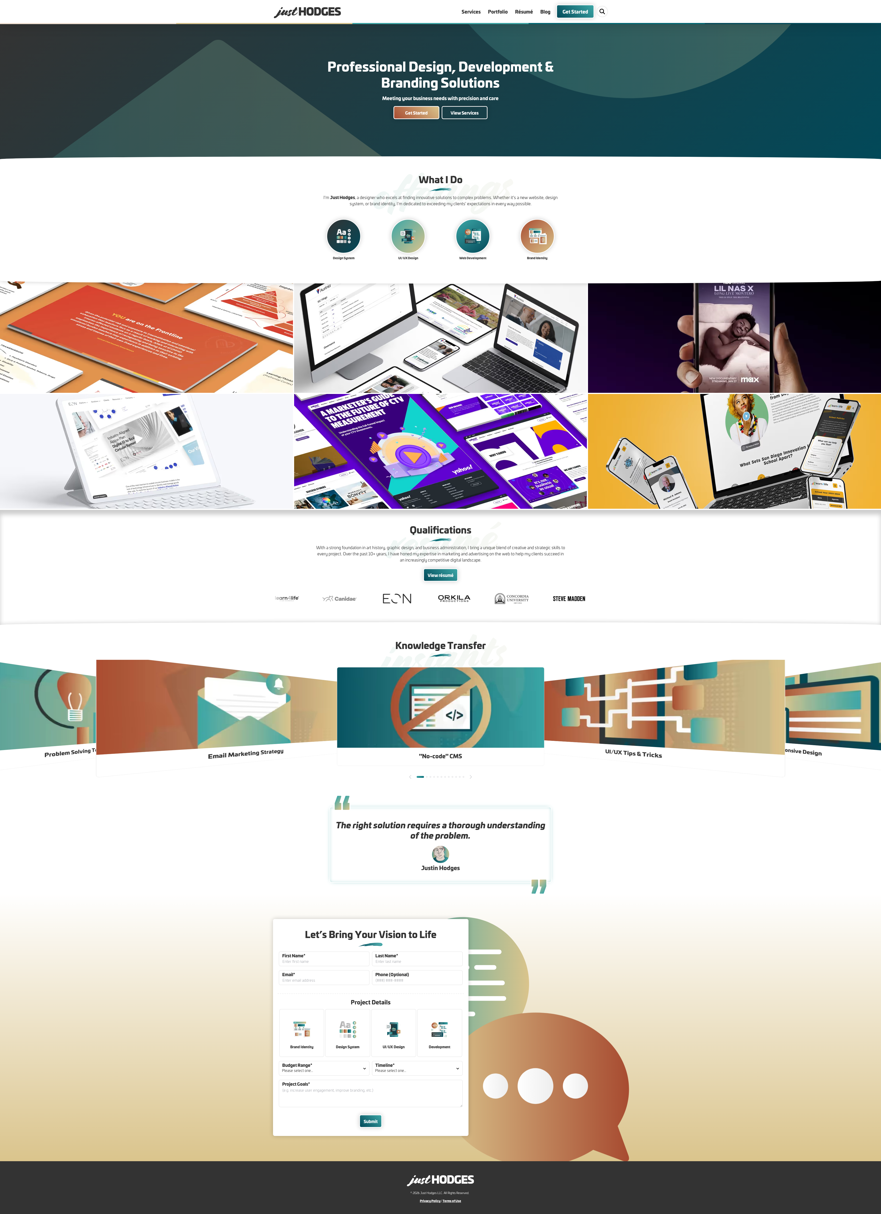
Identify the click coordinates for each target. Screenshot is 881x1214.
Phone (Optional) (392, 974)
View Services (465, 113)
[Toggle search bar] (602, 11)
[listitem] (146, 335)
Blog (545, 11)
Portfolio (498, 11)
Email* (288, 974)
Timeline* (385, 1065)
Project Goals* (296, 1084)
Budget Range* (297, 1065)
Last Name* (386, 955)
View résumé (441, 575)
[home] (307, 11)
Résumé (524, 11)
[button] (410, 777)
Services (471, 11)
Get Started (575, 11)
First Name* (293, 955)
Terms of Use (452, 1201)
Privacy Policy (430, 1201)
